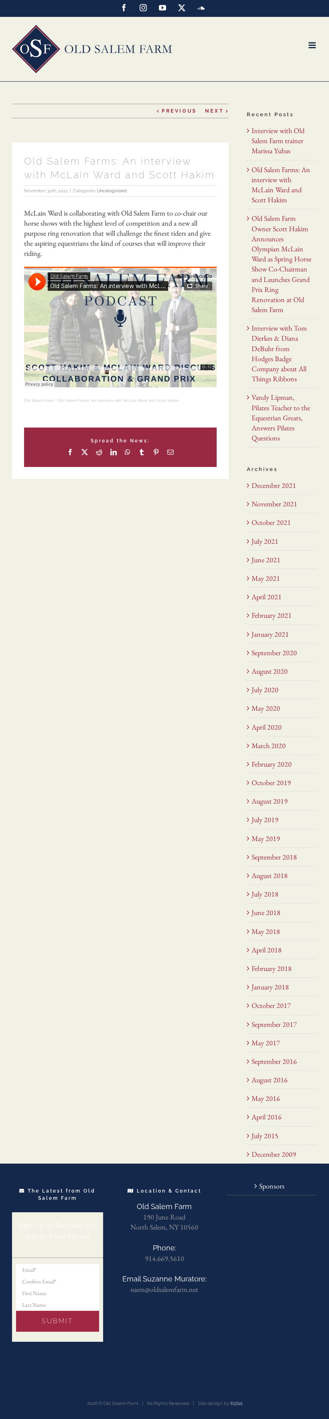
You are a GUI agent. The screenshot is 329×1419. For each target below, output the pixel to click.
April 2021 (267, 596)
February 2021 (272, 615)
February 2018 (272, 968)
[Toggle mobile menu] (313, 45)
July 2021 (265, 541)
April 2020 (267, 727)
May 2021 (266, 578)
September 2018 (274, 857)
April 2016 (267, 1116)
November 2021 (274, 503)
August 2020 (270, 671)
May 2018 (266, 931)
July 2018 (265, 894)
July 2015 (265, 1135)
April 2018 (267, 949)
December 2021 (274, 485)
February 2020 (272, 764)
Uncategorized (112, 190)
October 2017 (271, 1005)
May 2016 (266, 1098)
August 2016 (270, 1079)
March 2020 (269, 745)
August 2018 (270, 875)
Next (214, 111)
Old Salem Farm (39, 400)
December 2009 (274, 1154)
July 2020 (265, 689)
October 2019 (271, 782)
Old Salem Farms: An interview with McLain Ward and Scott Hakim (118, 400)
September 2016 (274, 1061)
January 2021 (270, 634)
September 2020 (274, 652)
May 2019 (266, 838)
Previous (179, 111)
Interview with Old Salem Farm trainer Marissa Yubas (278, 140)
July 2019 (265, 819)
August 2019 (270, 801)
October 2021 (271, 522)
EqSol (236, 1403)
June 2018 (266, 912)
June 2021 (266, 559)
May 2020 (266, 708)
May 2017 (266, 1042)
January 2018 (270, 986)
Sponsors (271, 1186)
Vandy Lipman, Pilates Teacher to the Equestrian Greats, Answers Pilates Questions (281, 417)
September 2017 (274, 1024)
